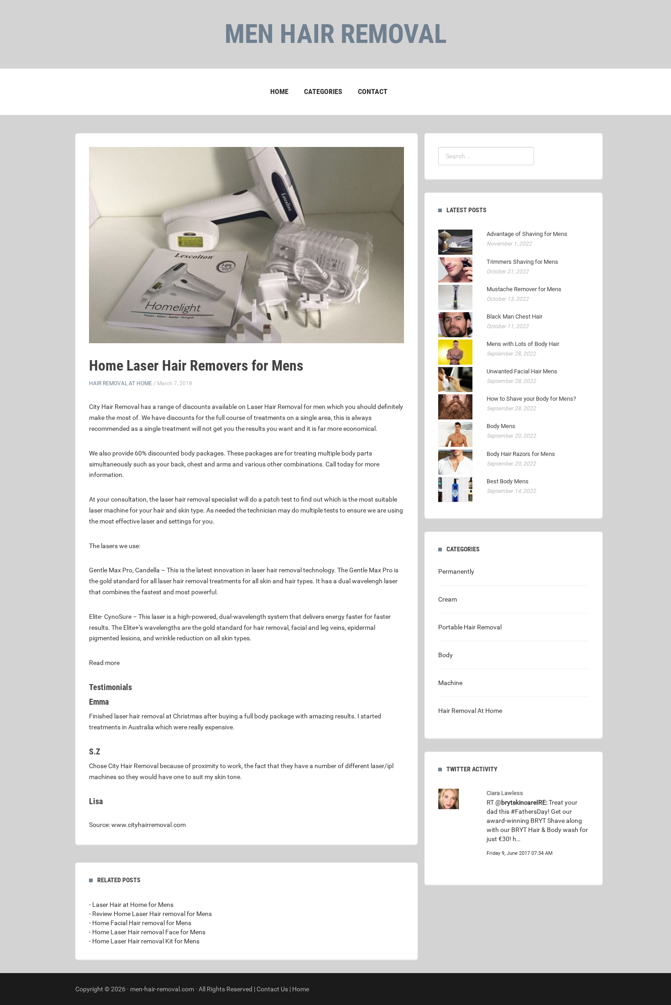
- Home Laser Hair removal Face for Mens (147, 932)
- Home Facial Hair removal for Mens (140, 922)
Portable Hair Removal (470, 627)
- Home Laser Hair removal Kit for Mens (144, 941)
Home (279, 91)
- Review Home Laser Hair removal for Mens (150, 913)
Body (445, 655)
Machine (450, 682)
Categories (323, 91)
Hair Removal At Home (120, 383)
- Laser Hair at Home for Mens (131, 904)
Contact (373, 91)
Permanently (456, 571)
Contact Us (272, 989)
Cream (447, 599)
